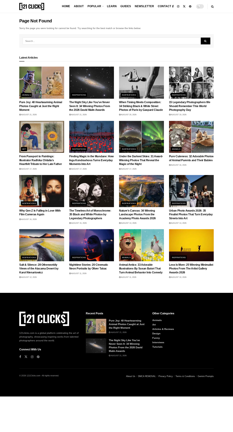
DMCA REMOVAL (147, 376)
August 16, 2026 (178, 165)
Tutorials (157, 346)
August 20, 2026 (128, 115)
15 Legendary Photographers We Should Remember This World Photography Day (189, 106)
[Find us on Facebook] (173, 6)
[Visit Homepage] (31, 6)
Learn (112, 6)
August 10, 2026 (178, 277)
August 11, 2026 (78, 273)
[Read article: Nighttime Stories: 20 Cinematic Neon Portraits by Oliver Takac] (91, 245)
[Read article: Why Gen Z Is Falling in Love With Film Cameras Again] (41, 191)
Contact (164, 6)
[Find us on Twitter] (184, 6)
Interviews (158, 342)
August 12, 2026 (29, 277)
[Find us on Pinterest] (190, 6)
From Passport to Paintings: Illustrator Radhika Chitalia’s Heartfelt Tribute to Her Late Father (40, 160)
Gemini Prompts (206, 376)
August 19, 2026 (178, 115)
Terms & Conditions (185, 376)
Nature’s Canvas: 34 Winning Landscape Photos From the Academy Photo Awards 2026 (137, 214)
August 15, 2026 (79, 223)
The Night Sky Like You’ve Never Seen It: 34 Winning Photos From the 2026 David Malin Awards (89, 106)
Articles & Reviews (163, 329)
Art (24, 149)
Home (66, 6)
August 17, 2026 (29, 169)
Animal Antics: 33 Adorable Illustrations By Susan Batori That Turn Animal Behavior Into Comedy (141, 268)
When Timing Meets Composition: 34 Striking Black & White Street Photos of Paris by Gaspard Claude (141, 106)
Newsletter (144, 6)
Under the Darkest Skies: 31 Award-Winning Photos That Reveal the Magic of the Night (141, 160)
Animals (26, 95)
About (79, 6)
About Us (130, 376)
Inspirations (79, 95)
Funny (156, 338)
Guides (125, 6)
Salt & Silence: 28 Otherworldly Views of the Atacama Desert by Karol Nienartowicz (38, 268)
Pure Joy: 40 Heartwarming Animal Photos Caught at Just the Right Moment (40, 106)
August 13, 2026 (178, 223)
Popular (94, 6)
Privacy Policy (165, 376)
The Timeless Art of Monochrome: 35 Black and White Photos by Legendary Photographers (90, 214)
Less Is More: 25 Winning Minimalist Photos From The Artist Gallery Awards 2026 (191, 268)
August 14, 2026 (128, 223)
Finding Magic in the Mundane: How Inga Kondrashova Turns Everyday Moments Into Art (91, 160)
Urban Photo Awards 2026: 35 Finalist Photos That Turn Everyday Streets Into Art (191, 214)
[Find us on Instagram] (178, 6)
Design (156, 333)
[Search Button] (212, 6)
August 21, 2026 (29, 115)
